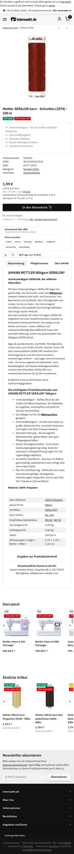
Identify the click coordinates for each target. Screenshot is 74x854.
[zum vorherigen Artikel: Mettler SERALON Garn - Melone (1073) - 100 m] (59, 28)
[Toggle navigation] (5, 19)
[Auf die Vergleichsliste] (6, 254)
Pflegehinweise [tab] (39, 263)
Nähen (48, 505)
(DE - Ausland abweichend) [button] (43, 219)
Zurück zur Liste (10, 27)
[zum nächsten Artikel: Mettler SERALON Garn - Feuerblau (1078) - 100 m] (67, 28)
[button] (67, 19)
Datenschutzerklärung (15, 765)
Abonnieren (59, 777)
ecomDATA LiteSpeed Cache (37, 849)
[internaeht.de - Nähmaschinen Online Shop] (24, 19)
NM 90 (57, 520)
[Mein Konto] (59, 19)
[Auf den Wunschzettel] (13, 254)
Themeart (28, 846)
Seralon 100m (31, 169)
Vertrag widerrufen (15, 835)
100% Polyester (54, 500)
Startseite (65, 1)
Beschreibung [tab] (16, 263)
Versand (26, 191)
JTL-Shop (54, 846)
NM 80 (48, 520)
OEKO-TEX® (51, 510)
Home (52, 5)
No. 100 (49, 515)
